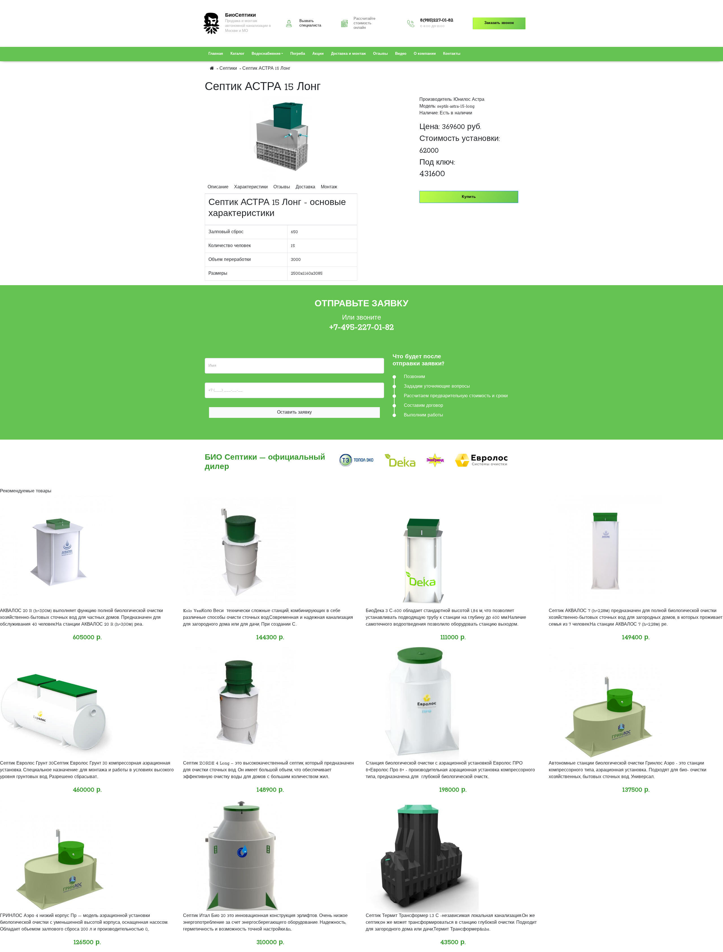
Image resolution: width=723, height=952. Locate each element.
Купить (469, 197)
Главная (215, 54)
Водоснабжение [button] (266, 54)
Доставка (305, 187)
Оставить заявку (294, 412)
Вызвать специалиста (310, 23)
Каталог (237, 54)
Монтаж (329, 187)
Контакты (451, 54)
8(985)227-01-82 (436, 20)
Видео (400, 54)
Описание (218, 187)
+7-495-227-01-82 (361, 327)
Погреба (297, 54)
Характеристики (251, 187)
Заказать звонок (499, 23)
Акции (318, 54)
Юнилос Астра (469, 99)
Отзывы (380, 54)
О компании (425, 54)
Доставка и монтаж (348, 54)
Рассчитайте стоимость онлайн (364, 23)
